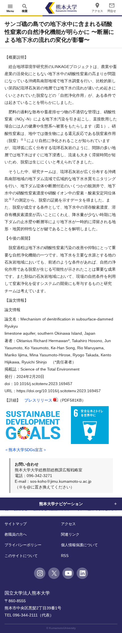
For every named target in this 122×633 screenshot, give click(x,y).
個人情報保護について (79, 545)
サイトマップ (16, 524)
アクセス (68, 524)
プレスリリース (38, 400)
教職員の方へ (16, 534)
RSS (65, 556)
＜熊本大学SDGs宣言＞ (26, 449)
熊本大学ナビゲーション (61, 504)
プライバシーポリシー (23, 545)
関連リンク (70, 534)
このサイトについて (21, 556)
